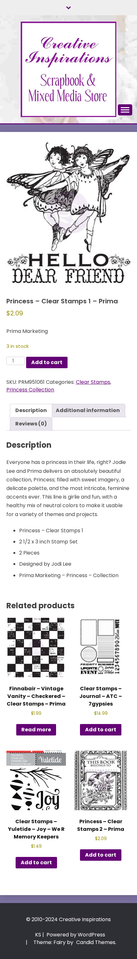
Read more (36, 729)
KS (38, 934)
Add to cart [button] (100, 729)
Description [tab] (31, 410)
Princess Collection (30, 389)
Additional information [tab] (88, 410)
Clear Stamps (93, 382)
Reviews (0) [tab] (31, 423)
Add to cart (46, 362)
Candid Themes (95, 942)
